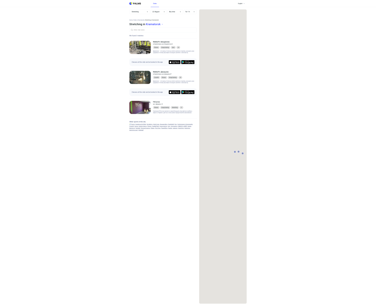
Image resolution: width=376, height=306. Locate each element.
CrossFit (131, 126)
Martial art (132, 128)
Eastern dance (143, 126)
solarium (175, 128)
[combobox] (139, 11)
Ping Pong (157, 128)
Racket (170, 128)
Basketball (171, 124)
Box (176, 124)
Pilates (152, 128)
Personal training (145, 128)
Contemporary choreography (185, 124)
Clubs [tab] (155, 3)
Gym (169, 126)
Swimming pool (133, 130)
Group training (163, 126)
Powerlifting (164, 128)
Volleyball (140, 130)
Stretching (181, 128)
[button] (157, 11)
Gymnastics (174, 126)
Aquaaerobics (164, 124)
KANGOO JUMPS (182, 126)
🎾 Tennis (132, 124)
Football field (155, 126)
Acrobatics (150, 124)
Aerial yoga (156, 124)
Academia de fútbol (140, 124)
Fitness (149, 126)
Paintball (138, 128)
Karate (189, 126)
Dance (136, 126)
